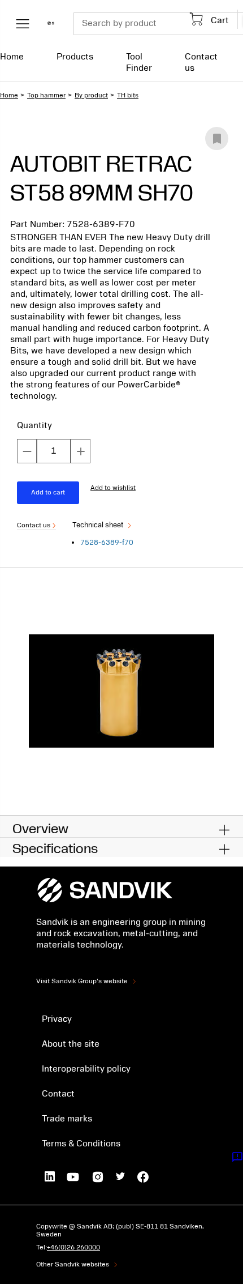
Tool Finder (139, 62)
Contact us (201, 62)
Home (12, 56)
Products (75, 56)
